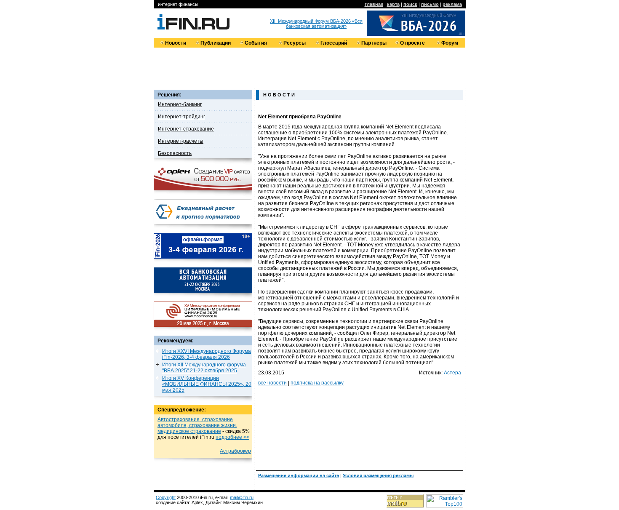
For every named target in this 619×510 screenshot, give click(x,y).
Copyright (166, 497)
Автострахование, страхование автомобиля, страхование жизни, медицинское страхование (197, 425)
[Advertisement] (309, 66)
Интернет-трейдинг (181, 117)
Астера (452, 373)
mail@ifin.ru (241, 497)
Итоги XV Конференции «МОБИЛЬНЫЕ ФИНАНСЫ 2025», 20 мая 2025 (206, 384)
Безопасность (175, 153)
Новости (175, 43)
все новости (272, 383)
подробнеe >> (232, 437)
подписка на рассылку (317, 383)
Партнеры (374, 43)
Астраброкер (235, 451)
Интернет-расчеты (180, 141)
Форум (449, 43)
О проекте (412, 43)
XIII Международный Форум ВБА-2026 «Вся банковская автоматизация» (316, 24)
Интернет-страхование (186, 129)
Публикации (215, 43)
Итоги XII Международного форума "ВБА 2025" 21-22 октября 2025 (204, 368)
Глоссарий (333, 43)
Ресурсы (294, 43)
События (256, 43)
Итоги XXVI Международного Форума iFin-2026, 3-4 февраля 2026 (206, 354)
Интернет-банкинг (180, 104)
